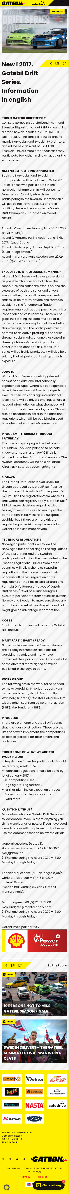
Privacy (26, 1176)
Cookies (42, 1176)
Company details (12, 1135)
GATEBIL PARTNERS (12, 1139)
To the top (55, 965)
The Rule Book (9, 1142)
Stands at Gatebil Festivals (17, 1132)
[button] (6, 1187)
